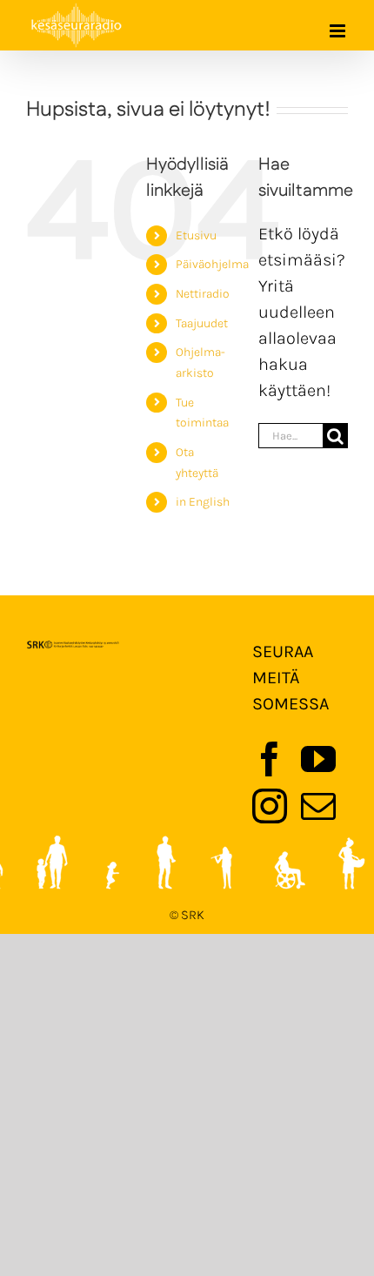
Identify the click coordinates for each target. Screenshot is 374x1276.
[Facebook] (269, 759)
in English (203, 501)
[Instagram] (269, 806)
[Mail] (318, 806)
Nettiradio (203, 293)
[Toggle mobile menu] (339, 31)
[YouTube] (318, 759)
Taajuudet (202, 323)
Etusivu (196, 235)
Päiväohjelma (212, 264)
